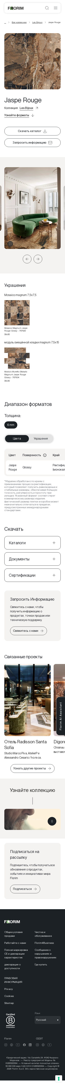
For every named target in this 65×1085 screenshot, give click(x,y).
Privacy (8, 989)
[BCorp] (10, 1028)
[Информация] (45, 455)
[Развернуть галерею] (10, 244)
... (5, 22)
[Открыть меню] (55, 8)
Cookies (9, 996)
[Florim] (16, 8)
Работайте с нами (15, 942)
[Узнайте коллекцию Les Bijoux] (32, 819)
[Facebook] (24, 1044)
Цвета (17, 438)
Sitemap (9, 1003)
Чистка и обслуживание (43, 934)
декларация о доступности (12, 966)
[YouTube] (18, 1044)
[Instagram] (5, 1044)
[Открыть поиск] (47, 8)
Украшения (41, 438)
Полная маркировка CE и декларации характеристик (16, 953)
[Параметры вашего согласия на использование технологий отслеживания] (58, 1078)
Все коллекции (19, 22)
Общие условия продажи (13, 934)
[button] (27, 259)
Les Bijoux (37, 22)
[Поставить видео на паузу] (52, 821)
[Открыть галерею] (10, 84)
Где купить (41, 964)
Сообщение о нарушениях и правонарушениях (45, 953)
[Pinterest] (11, 1044)
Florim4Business (44, 942)
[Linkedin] (30, 1044)
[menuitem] (10, 425)
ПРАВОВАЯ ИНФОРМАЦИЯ (13, 980)
